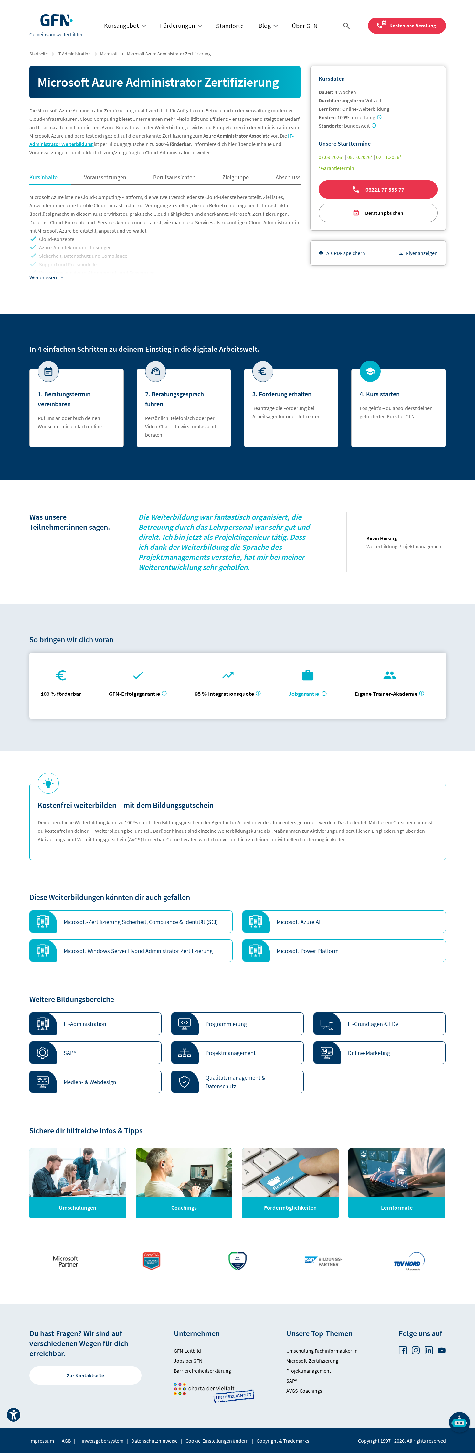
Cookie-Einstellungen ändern (217, 1440)
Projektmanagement (308, 1370)
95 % (225, 693)
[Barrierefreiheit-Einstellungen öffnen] (13, 1415)
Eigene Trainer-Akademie (386, 693)
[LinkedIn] (429, 1350)
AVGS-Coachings (304, 1390)
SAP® (291, 1380)
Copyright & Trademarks (283, 1440)
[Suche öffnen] (348, 26)
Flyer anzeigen (422, 253)
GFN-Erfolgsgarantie (134, 693)
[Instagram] (416, 1350)
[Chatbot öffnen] (459, 1422)
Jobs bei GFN (188, 1360)
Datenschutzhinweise (154, 1440)
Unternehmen (197, 1333)
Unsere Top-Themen (319, 1333)
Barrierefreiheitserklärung (202, 1370)
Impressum (41, 1440)
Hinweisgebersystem (101, 1440)
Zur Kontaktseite (85, 1375)
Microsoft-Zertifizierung (312, 1360)
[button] (131, 921)
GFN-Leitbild (187, 1350)
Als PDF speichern (345, 253)
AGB (66, 1440)
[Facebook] (403, 1350)
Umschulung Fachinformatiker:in (322, 1350)
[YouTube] (442, 1350)
